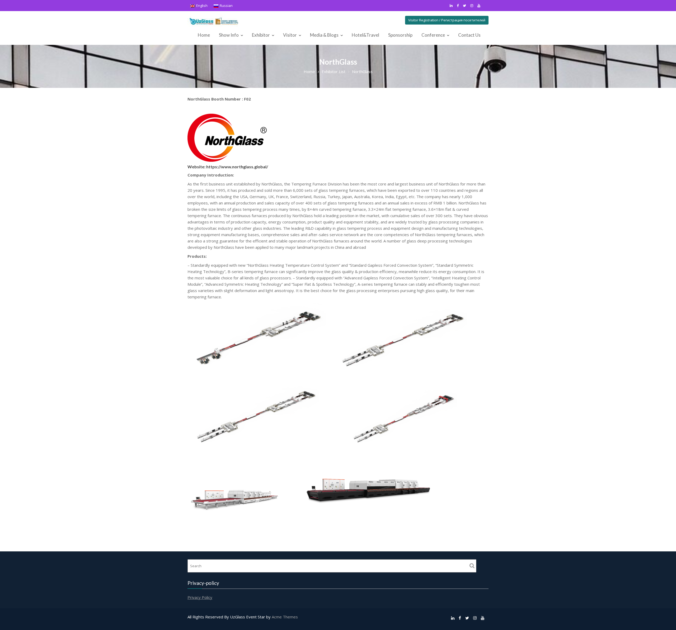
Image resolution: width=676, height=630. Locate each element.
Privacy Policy (199, 597)
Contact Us (469, 35)
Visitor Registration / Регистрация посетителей (446, 20)
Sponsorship (400, 35)
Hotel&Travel (365, 35)
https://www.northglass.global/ (237, 166)
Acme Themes (285, 616)
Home (204, 35)
